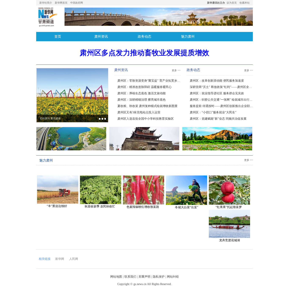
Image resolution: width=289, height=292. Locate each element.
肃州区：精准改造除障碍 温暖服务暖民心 (144, 87)
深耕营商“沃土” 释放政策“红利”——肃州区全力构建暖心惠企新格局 (234, 87)
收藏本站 (244, 2)
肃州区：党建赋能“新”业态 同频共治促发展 (218, 118)
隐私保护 (159, 276)
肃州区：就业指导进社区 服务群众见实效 (217, 93)
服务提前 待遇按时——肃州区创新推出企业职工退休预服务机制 (232, 106)
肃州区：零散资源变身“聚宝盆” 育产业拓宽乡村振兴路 (153, 80)
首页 (57, 36)
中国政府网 (76, 2)
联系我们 (130, 276)
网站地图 (116, 276)
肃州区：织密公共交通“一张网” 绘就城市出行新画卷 (224, 99)
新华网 (59, 258)
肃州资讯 (101, 36)
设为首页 (232, 2)
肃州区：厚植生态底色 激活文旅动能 (141, 93)
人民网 (73, 258)
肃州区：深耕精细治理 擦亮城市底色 (141, 99)
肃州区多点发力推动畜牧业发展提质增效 (144, 53)
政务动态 (144, 36)
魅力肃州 (188, 36)
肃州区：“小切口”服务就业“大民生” (213, 112)
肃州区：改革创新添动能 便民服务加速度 (217, 80)
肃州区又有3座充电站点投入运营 (138, 112)
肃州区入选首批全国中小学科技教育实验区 (145, 118)
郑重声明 (144, 276)
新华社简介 (45, 2)
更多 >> (176, 70)
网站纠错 (173, 276)
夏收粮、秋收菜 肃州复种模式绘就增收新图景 (147, 106)
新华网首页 (61, 2)
